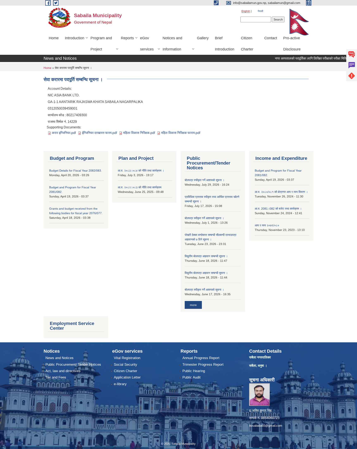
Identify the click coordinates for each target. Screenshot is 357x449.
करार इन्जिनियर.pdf (64, 133)
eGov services (147, 43)
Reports (127, 38)
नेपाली (260, 11)
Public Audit (191, 377)
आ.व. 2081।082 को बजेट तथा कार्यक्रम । (278, 208)
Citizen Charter (247, 43)
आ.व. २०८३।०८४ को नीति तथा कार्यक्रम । (141, 170)
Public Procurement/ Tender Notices (73, 365)
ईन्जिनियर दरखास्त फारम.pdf (99, 133)
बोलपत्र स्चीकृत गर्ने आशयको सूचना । (204, 180)
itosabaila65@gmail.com (265, 425)
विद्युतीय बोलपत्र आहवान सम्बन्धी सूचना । (206, 256)
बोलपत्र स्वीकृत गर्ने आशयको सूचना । (204, 218)
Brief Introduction (224, 43)
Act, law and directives (63, 371)
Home (54, 38)
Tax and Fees (55, 377)
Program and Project (101, 43)
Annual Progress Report (200, 358)
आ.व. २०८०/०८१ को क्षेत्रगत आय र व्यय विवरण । (281, 191)
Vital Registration (127, 358)
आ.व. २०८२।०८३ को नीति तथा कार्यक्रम (139, 187)
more (193, 305)
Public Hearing (193, 371)
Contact (270, 38)
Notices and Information (172, 43)
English (246, 11)
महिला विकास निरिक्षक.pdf (139, 133)
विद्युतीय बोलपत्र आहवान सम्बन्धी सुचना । (206, 273)
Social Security (125, 365)
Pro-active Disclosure (292, 43)
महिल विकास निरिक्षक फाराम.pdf (180, 133)
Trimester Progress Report (203, 365)
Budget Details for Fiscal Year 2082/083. (75, 170)
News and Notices (59, 358)
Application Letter (127, 377)
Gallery (203, 38)
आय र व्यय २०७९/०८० (267, 225)
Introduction (74, 38)
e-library (120, 384)
